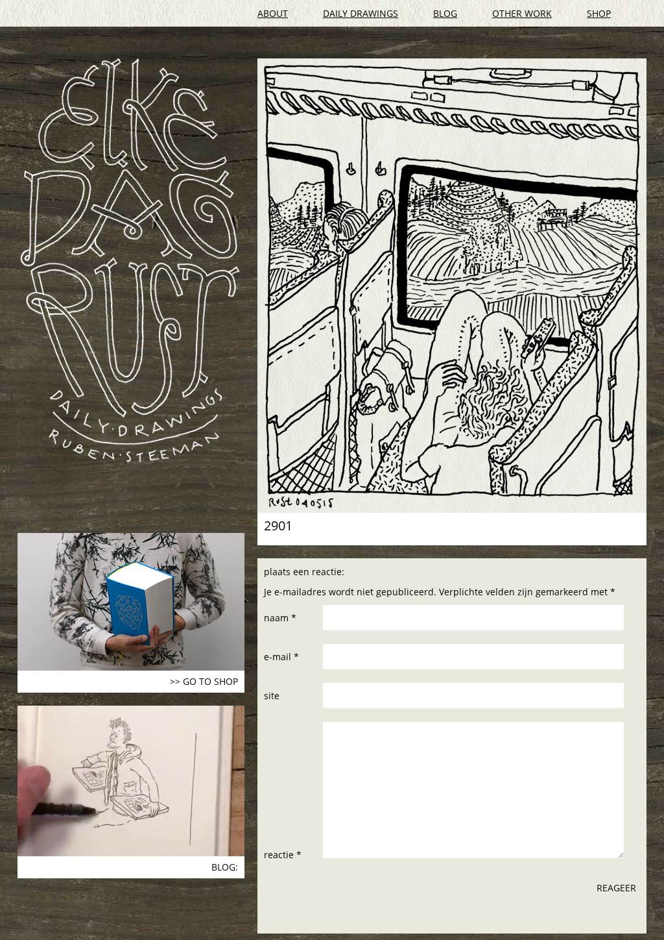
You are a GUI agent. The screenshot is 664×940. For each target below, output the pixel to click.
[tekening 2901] (452, 285)
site (271, 695)
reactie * (283, 854)
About (272, 13)
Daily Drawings (360, 13)
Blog (445, 13)
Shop (599, 13)
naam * (280, 618)
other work (522, 13)
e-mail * (281, 656)
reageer (616, 888)
